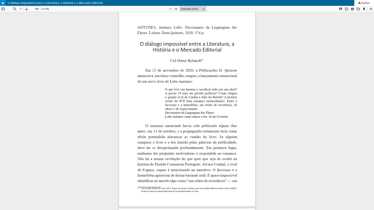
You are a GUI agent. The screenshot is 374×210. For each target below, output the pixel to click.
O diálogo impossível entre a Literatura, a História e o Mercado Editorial (55, 3)
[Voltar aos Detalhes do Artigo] (3, 3)
